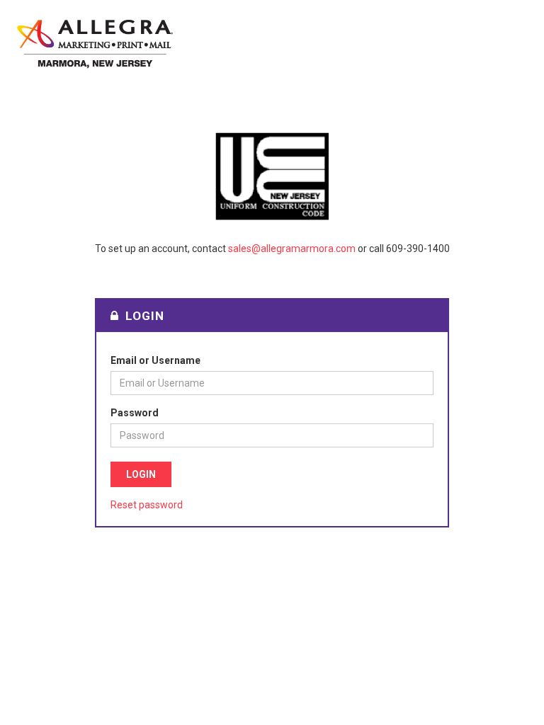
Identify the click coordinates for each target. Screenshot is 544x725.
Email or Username (155, 360)
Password (134, 412)
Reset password (146, 504)
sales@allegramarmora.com (292, 248)
